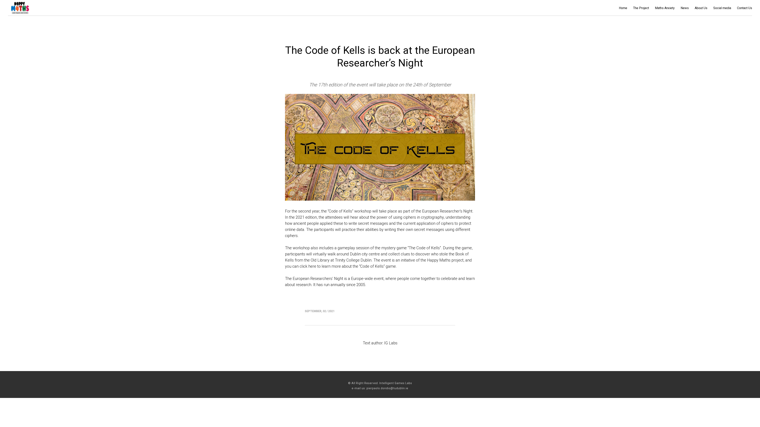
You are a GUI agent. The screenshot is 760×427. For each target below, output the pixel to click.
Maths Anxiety (665, 8)
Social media (722, 8)
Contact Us (744, 8)
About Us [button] (701, 8)
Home (623, 8)
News (685, 8)
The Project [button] (641, 8)
